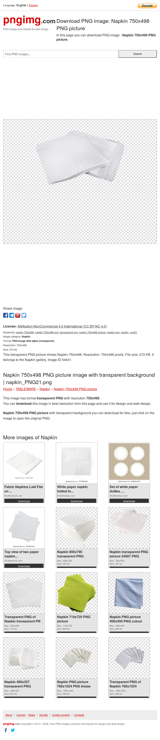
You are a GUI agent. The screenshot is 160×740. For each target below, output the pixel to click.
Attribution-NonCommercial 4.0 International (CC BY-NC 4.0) (62, 326)
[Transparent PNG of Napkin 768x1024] (129, 658)
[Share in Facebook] (5, 315)
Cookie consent (61, 715)
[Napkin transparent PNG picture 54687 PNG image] (129, 527)
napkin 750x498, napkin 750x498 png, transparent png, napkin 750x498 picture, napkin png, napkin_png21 (76, 332)
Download (24, 501)
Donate (43, 715)
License (20, 715)
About (8, 715)
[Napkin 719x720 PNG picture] (76, 593)
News (32, 715)
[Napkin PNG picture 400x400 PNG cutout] (129, 592)
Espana (33, 5)
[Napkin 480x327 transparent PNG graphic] (24, 658)
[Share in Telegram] (11, 315)
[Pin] (17, 315)
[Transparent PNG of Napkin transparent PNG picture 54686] (24, 592)
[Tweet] (23, 315)
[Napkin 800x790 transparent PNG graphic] (76, 528)
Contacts (79, 715)
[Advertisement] (80, 90)
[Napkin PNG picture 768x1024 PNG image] (76, 658)
